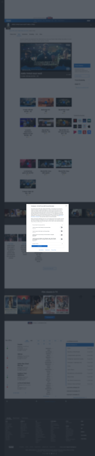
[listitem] (47, 225)
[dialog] (47, 228)
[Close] (66, 206)
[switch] (61, 227)
